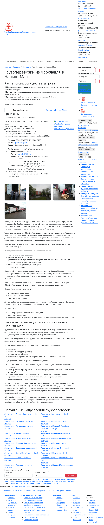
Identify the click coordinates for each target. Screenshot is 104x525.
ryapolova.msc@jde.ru (86, 30)
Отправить (71, 475)
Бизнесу (81, 61)
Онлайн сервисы (54, 61)
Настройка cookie (64, 490)
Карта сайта (62, 27)
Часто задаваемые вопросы (12, 502)
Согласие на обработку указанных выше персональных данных (33, 483)
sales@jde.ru (82, 57)
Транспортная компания (20, 486)
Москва (59, 498)
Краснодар (60, 507)
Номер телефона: (42, 472)
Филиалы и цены (27, 61)
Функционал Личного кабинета (89, 188)
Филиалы (13, 490)
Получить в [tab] (56, 110)
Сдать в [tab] (20, 110)
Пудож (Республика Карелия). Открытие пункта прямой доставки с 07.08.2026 (90, 198)
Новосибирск (61, 505)
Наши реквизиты (30, 517)
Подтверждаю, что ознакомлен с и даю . (39, 481)
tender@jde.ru (83, 18)
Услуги (40, 61)
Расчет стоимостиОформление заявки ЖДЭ (89, 105)
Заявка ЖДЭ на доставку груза (93, 512)
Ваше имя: (8, 472)
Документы (69, 61)
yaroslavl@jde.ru (21, 142)
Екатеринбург (61, 510)
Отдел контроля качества (11, 514)
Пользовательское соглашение (36, 515)
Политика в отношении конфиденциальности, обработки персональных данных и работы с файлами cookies (35, 508)
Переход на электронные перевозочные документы (87, 169)
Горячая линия (51, 27)
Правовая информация (31, 495)
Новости (11, 498)
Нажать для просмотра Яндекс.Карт (18, 104)
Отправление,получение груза (87, 115)
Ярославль (82, 1)
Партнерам (93, 61)
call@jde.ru (82, 40)
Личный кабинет (84, 90)
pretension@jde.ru (85, 45)
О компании (11, 61)
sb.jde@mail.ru (83, 50)
